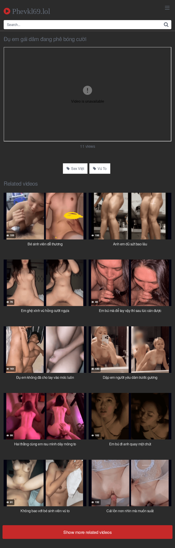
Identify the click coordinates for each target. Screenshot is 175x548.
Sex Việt (77, 168)
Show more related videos (87, 532)
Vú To (102, 168)
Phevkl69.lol (30, 11)
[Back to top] (167, 537)
